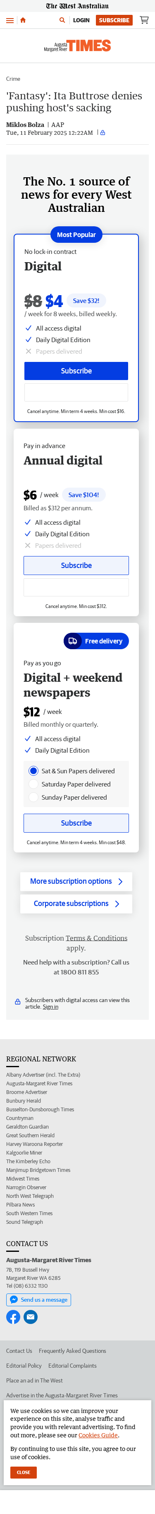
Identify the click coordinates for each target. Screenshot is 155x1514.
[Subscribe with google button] (76, 392)
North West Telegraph (30, 1196)
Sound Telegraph (24, 1222)
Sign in (50, 1006)
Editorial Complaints (72, 1365)
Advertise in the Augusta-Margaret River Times (62, 1395)
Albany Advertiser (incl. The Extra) (43, 1075)
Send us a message (44, 1299)
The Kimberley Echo (28, 1161)
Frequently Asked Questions (72, 1350)
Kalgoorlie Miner (24, 1153)
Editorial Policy (24, 1365)
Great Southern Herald (30, 1135)
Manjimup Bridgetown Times (38, 1170)
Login (81, 20)
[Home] (23, 20)
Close (23, 1472)
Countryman (19, 1118)
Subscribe (114, 20)
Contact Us (19, 1350)
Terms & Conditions (96, 938)
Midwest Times (22, 1179)
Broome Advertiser (26, 1092)
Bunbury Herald (23, 1101)
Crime (13, 78)
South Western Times (29, 1213)
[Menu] (10, 20)
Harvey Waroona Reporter (34, 1144)
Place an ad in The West (34, 1380)
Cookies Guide (98, 1435)
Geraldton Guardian (27, 1127)
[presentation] (33, 771)
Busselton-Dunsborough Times (40, 1109)
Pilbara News (20, 1205)
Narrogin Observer (26, 1187)
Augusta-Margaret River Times (39, 1083)
